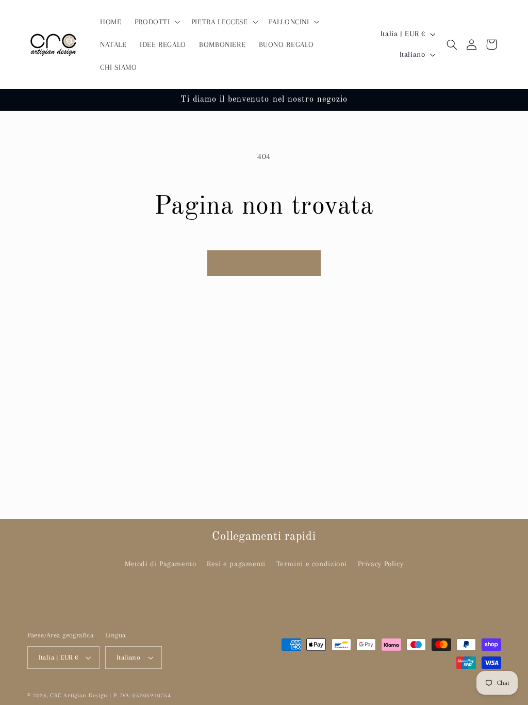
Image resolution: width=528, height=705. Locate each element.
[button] (156, 21)
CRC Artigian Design (78, 695)
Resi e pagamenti (236, 563)
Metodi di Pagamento (160, 563)
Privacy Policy (381, 563)
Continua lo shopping (264, 263)
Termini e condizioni (312, 563)
